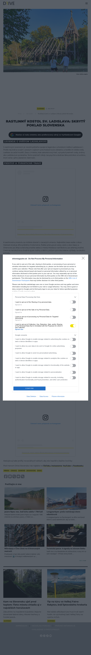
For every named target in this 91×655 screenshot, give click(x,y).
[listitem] (45, 297)
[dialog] (45, 328)
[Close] (84, 259)
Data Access (44, 396)
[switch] (73, 301)
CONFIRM (29, 388)
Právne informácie (58, 396)
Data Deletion (31, 396)
